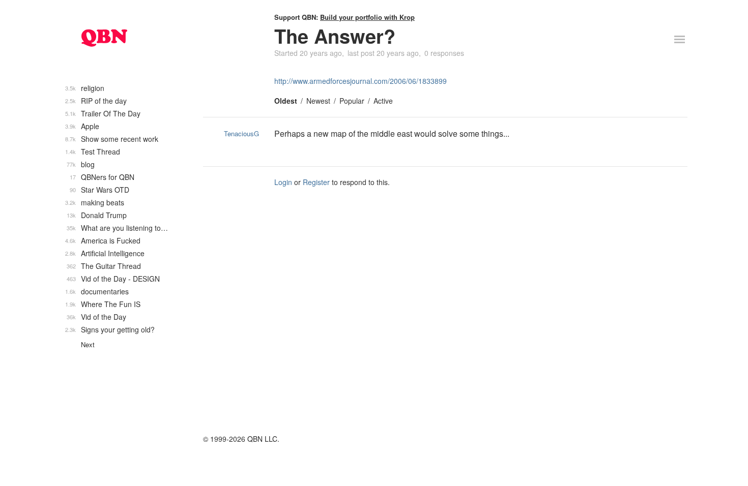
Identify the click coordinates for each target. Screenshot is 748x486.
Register (316, 182)
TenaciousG (241, 133)
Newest (318, 101)
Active (383, 101)
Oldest (285, 101)
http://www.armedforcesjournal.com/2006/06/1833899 (360, 81)
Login (283, 182)
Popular (351, 101)
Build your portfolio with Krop (367, 17)
